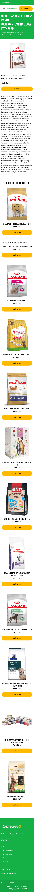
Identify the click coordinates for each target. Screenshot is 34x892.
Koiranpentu (9, 858)
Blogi (6, 861)
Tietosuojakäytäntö (13, 889)
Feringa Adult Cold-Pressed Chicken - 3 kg (17, 246)
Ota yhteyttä (16, 887)
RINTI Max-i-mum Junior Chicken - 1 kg (17, 519)
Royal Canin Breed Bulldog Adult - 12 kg (17, 224)
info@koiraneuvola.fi (7, 2)
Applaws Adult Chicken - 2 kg (17, 796)
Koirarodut (8, 854)
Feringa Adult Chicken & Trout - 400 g (17, 354)
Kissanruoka (14, 75)
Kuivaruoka (22, 75)
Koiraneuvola (9, 851)
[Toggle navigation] (3, 8)
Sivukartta (24, 889)
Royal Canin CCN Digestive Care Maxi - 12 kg (17, 629)
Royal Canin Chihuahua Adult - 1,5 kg (17, 408)
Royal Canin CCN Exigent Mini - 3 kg (17, 300)
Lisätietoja (17, 89)
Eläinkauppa (25, 9)
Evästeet (24, 887)
